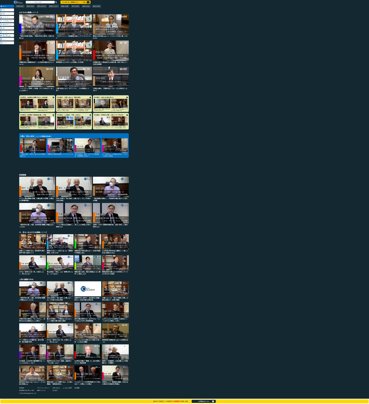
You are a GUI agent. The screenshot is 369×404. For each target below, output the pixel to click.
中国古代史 (20, 6)
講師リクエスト (41, 390)
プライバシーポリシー (43, 388)
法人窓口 (54, 390)
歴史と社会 (30, 6)
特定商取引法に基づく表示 (26, 390)
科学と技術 (75, 6)
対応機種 (76, 388)
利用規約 (21, 388)
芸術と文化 (86, 6)
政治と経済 (96, 6)
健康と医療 (65, 6)
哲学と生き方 (42, 6)
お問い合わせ (56, 388)
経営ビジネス (54, 6)
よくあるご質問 (67, 388)
